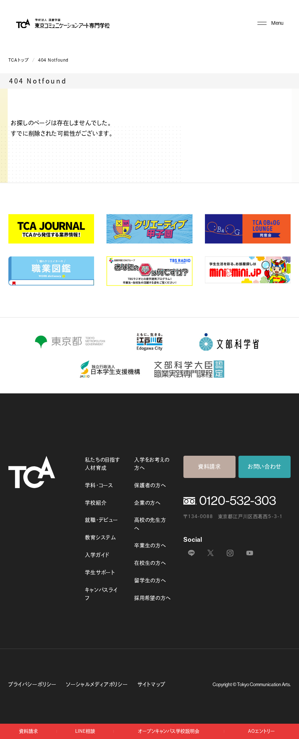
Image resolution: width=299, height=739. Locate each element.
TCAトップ (18, 60)
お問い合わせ (264, 466)
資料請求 (209, 466)
